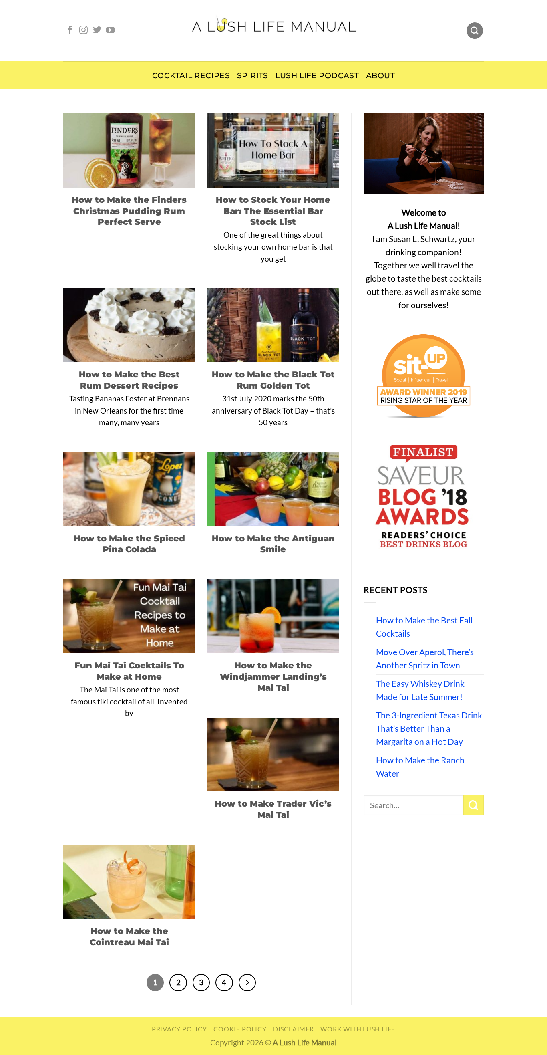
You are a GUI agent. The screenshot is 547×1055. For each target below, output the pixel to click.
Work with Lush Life (357, 1029)
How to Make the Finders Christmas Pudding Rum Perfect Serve (129, 210)
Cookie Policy (239, 1029)
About (380, 75)
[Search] (475, 30)
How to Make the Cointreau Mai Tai (129, 936)
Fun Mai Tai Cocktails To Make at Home (129, 671)
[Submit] (473, 805)
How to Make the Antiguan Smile (273, 544)
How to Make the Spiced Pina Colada (129, 544)
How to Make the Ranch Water (420, 766)
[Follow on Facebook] (70, 30)
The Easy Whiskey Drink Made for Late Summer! (420, 690)
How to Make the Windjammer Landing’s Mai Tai (273, 676)
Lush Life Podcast (317, 75)
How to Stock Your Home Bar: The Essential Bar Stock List (273, 210)
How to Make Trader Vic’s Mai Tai (273, 809)
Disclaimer (293, 1029)
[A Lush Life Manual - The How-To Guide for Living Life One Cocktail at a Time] (273, 30)
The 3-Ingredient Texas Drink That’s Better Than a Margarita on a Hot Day (429, 728)
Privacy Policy (179, 1029)
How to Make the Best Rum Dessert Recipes (129, 380)
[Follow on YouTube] (110, 30)
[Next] (247, 982)
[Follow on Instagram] (83, 30)
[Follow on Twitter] (97, 30)
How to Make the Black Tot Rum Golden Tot (273, 380)
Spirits (252, 75)
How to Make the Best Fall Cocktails (424, 626)
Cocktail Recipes (191, 75)
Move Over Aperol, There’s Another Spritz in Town (425, 658)
